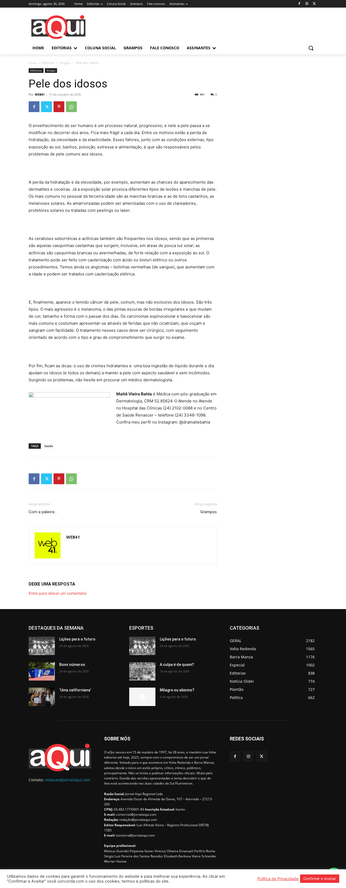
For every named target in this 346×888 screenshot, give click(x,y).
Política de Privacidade (278, 878)
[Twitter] (314, 4)
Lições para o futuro (77, 639)
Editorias (48, 62)
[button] (310, 47)
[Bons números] (42, 671)
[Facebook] (299, 4)
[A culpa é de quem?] (142, 671)
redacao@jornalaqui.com (67, 779)
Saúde (48, 446)
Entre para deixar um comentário (57, 593)
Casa (32, 62)
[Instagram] (307, 4)
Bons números (72, 664)
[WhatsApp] (71, 106)
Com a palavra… (43, 511)
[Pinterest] (59, 106)
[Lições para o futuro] (42, 646)
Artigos (65, 62)
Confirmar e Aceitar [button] (319, 878)
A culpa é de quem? (177, 664)
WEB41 (40, 94)
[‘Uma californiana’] (42, 697)
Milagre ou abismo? (177, 690)
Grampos (208, 511)
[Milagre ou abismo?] (142, 697)
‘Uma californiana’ (75, 690)
